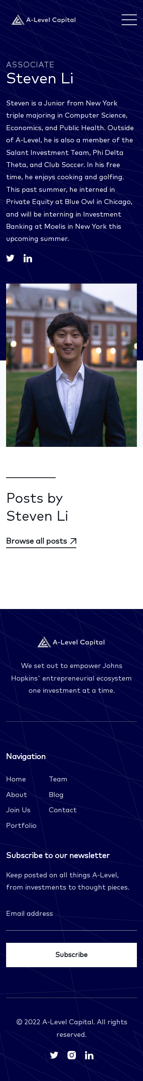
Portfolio (21, 826)
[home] (44, 19)
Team (58, 779)
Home (16, 779)
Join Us (18, 810)
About (16, 795)
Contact (63, 810)
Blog (56, 795)
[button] (128, 19)
